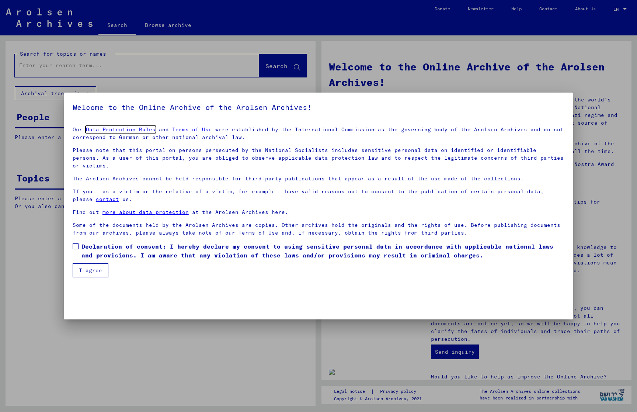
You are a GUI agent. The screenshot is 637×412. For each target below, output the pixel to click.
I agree (90, 270)
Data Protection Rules (121, 129)
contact (107, 199)
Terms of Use (192, 129)
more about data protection (145, 212)
